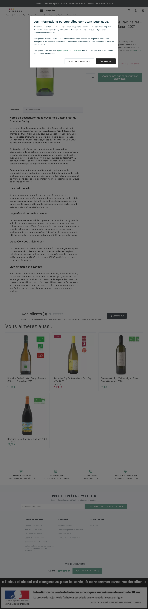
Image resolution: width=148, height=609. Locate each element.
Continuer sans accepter (79, 61)
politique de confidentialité (69, 50)
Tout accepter (106, 61)
